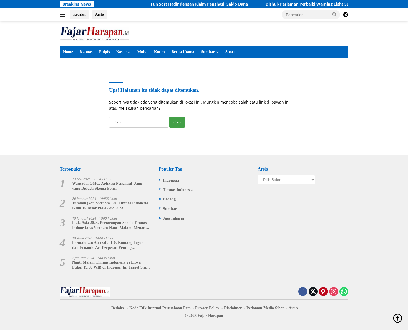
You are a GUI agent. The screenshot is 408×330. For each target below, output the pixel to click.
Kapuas (86, 52)
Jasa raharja (173, 218)
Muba (142, 52)
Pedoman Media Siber (265, 308)
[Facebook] (302, 292)
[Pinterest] (323, 292)
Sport (230, 52)
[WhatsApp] (343, 292)
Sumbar (208, 52)
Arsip (99, 14)
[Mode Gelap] (345, 14)
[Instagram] (333, 292)
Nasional (123, 52)
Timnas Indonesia (178, 190)
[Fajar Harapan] (94, 33)
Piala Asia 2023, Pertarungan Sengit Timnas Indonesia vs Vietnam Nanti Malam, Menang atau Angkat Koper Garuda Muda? (109, 225)
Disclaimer (233, 308)
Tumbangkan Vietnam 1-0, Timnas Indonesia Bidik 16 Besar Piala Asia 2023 (110, 205)
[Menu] (63, 14)
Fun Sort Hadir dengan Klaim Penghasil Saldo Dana (192, 4)
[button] (334, 14)
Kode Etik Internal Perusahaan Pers (159, 308)
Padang (169, 199)
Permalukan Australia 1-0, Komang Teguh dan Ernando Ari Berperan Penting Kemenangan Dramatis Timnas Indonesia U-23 (109, 245)
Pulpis (104, 52)
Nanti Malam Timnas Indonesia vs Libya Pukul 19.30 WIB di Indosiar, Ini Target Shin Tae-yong (110, 265)
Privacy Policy (207, 308)
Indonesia (171, 180)
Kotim (159, 52)
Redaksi (79, 14)
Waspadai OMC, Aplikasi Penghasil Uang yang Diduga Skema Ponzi (107, 185)
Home (68, 52)
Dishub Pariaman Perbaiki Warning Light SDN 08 (305, 4)
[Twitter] (313, 292)
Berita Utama (183, 52)
